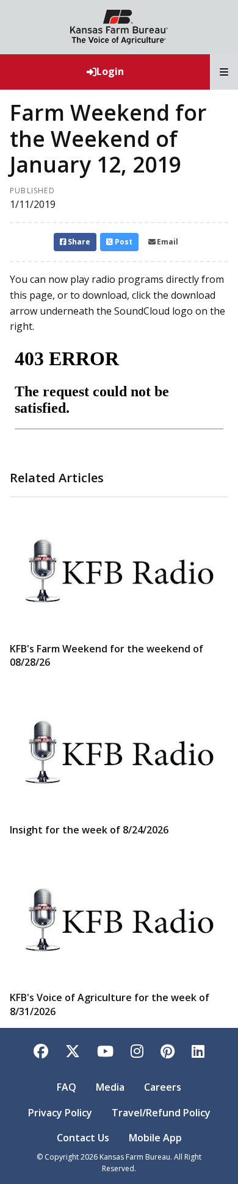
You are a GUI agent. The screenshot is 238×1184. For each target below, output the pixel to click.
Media (110, 1087)
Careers (162, 1087)
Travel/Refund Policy (161, 1112)
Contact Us (83, 1137)
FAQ (66, 1087)
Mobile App (155, 1137)
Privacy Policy (60, 1112)
